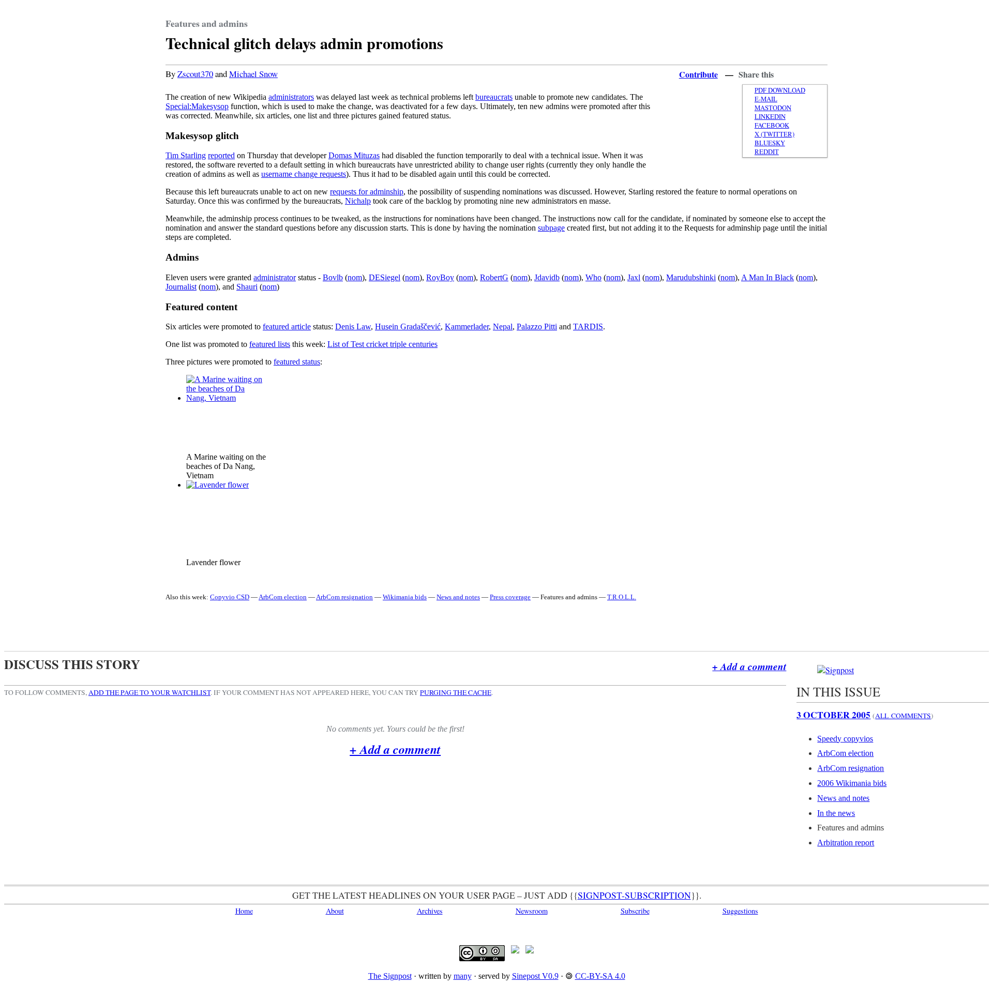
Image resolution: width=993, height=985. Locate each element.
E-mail (766, 99)
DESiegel (384, 277)
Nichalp (358, 200)
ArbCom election (283, 597)
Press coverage (510, 597)
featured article (287, 326)
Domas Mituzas (354, 155)
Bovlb (333, 277)
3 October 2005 (833, 714)
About (335, 911)
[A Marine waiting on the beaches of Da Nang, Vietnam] (225, 397)
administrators (291, 97)
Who (593, 277)
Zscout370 (195, 74)
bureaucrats (494, 97)
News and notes (458, 597)
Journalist (181, 286)
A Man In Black (767, 277)
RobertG (494, 277)
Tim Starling (186, 155)
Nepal (503, 326)
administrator (274, 277)
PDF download (780, 90)
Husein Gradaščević (408, 326)
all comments (903, 715)
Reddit (767, 151)
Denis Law (353, 326)
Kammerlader (467, 326)
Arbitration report (845, 842)
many (463, 976)
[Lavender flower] (217, 484)
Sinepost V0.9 (535, 976)
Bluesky (770, 143)
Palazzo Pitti (537, 326)
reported (221, 155)
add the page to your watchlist (149, 692)
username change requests (303, 174)
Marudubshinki (691, 277)
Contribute (698, 74)
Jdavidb (547, 277)
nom (355, 277)
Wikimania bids (405, 597)
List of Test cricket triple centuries (382, 344)
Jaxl (633, 277)
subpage (551, 227)
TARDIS (588, 326)
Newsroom (532, 911)
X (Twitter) (774, 134)
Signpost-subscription (634, 895)
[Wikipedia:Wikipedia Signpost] (835, 669)
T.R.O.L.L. (621, 597)
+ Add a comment (749, 666)
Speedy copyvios (845, 738)
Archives (430, 911)
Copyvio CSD (229, 597)
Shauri (247, 286)
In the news (836, 813)
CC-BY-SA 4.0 (600, 976)
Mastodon (773, 107)
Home (244, 911)
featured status (297, 361)
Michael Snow (253, 74)
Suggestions (740, 911)
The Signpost (390, 976)
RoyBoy (440, 277)
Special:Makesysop (197, 106)
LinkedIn (770, 116)
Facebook (772, 125)
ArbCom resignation (344, 597)
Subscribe (635, 911)
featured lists (269, 344)
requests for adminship (366, 191)
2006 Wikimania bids (851, 783)
